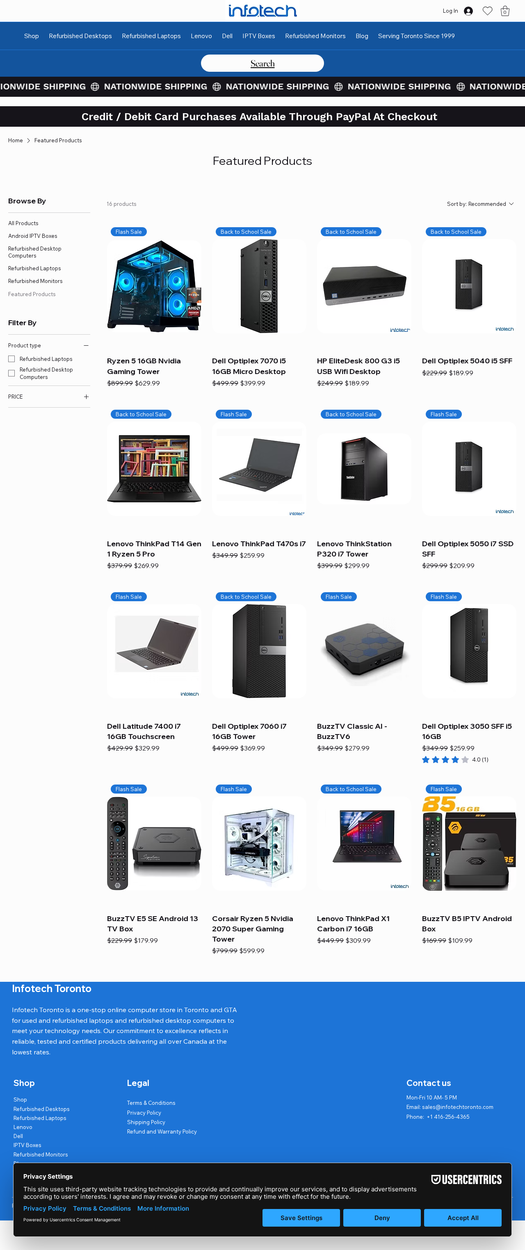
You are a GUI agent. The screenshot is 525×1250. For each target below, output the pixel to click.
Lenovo (23, 1127)
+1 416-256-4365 (448, 1116)
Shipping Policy (146, 1122)
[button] (505, 11)
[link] (455, 759)
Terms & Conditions (151, 1102)
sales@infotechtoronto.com (457, 1107)
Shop (20, 1099)
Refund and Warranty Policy (162, 1131)
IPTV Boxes (27, 1145)
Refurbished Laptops (40, 1118)
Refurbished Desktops (42, 1109)
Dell (18, 1136)
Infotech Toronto (51, 988)
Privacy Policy (144, 1112)
